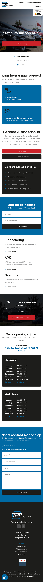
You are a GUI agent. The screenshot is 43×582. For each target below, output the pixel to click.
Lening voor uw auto (21, 538)
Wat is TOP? (21, 546)
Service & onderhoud (21, 532)
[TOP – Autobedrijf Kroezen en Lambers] (7, 4)
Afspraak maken (23, 157)
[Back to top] (39, 578)
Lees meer (23, 151)
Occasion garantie (21, 552)
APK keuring (22, 44)
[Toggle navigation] (40, 6)
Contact (21, 554)
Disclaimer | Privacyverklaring (30, 574)
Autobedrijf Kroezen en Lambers (27, 572)
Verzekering (21, 535)
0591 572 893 (9, 446)
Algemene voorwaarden (11, 574)
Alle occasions (21, 549)
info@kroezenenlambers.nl (14, 449)
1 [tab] (20, 54)
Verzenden (23, 227)
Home (21, 544)
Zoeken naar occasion (22, 317)
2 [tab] (22, 54)
